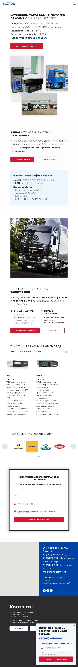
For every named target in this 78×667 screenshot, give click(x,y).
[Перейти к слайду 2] (39, 456)
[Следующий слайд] (73, 446)
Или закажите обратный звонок (54, 644)
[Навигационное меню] (74, 4)
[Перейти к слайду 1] (38, 456)
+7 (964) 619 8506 (36, 37)
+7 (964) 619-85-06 (50, 638)
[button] (26, 46)
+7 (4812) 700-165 (52, 565)
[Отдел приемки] (51, 590)
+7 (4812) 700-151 (52, 558)
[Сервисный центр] (44, 590)
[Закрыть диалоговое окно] (74, 625)
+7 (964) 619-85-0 (52, 554)
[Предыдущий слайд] (5, 446)
